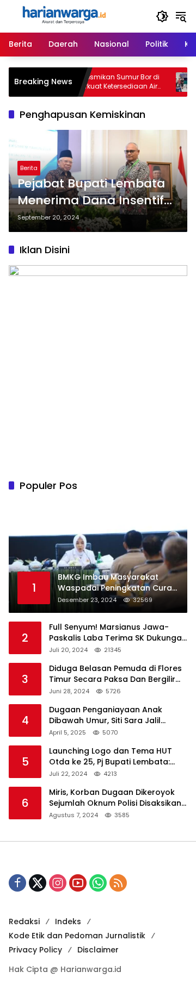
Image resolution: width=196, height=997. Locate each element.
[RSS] (118, 883)
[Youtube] (78, 883)
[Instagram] (57, 883)
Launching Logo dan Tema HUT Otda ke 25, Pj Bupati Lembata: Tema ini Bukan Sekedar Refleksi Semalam (112, 756)
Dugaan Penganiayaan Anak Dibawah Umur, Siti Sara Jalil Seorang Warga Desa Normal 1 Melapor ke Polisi (110, 715)
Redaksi (24, 921)
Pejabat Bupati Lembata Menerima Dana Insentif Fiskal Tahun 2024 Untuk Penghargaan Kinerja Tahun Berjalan (92, 192)
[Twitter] (37, 883)
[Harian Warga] (63, 15)
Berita (29, 168)
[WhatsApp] (98, 883)
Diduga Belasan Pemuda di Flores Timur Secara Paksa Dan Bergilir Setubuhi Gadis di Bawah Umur (115, 674)
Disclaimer (98, 949)
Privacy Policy (35, 949)
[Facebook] (17, 883)
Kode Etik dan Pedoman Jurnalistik (77, 935)
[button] (162, 16)
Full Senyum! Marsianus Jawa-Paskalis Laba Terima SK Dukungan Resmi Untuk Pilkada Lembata (118, 632)
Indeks (68, 921)
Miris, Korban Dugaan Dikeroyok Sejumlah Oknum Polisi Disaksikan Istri (115, 797)
